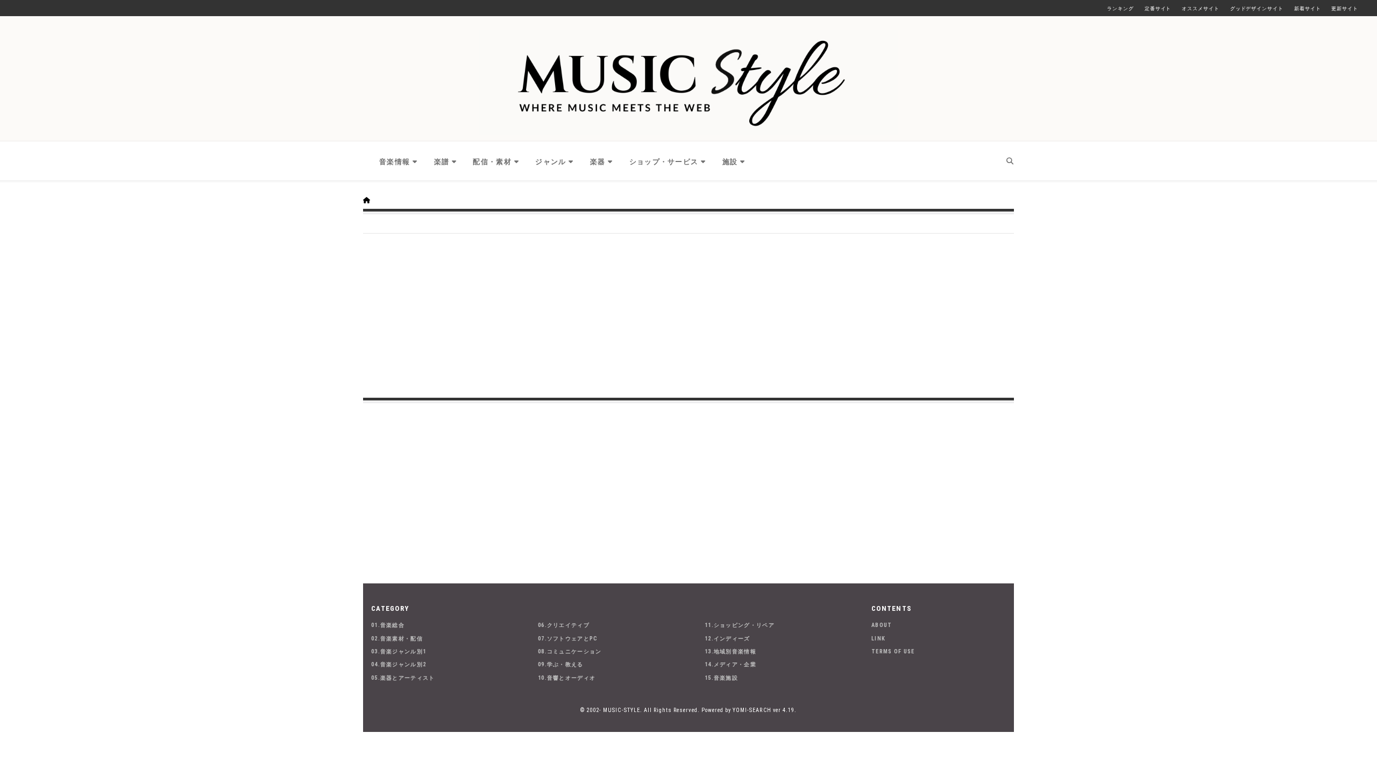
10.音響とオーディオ (566, 677)
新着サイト (1307, 8)
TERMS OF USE (893, 651)
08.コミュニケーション (570, 651)
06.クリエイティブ (564, 625)
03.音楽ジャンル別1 (398, 651)
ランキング (1120, 8)
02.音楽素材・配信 (397, 638)
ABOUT (881, 625)
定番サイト (1158, 8)
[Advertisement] (688, 314)
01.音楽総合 (387, 625)
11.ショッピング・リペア (740, 625)
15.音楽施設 (721, 677)
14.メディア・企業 (730, 664)
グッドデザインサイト (1256, 8)
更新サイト (1344, 8)
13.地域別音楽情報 (730, 651)
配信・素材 (492, 162)
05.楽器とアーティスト (403, 677)
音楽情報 (394, 162)
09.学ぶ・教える (561, 664)
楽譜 (442, 162)
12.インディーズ (727, 638)
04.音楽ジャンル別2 (398, 664)
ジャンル (550, 162)
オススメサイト (1200, 8)
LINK (878, 638)
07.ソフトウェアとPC (568, 638)
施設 (730, 162)
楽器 (598, 162)
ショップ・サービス (664, 162)
